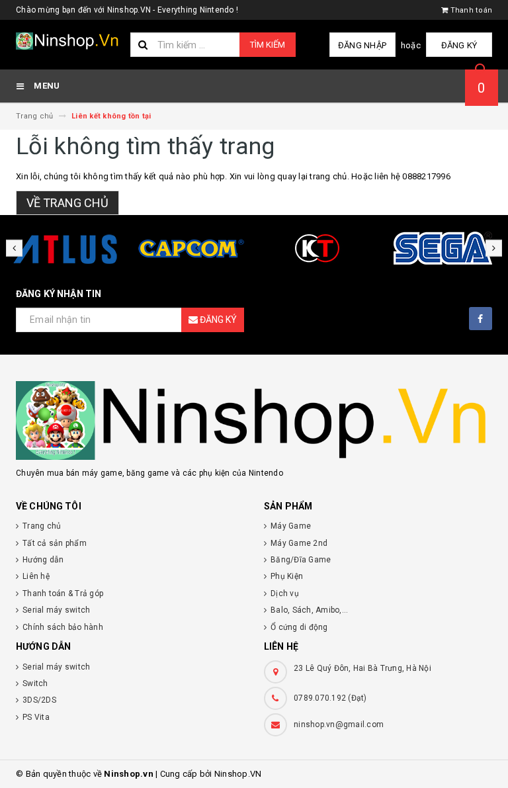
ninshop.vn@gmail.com (339, 724)
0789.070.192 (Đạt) (330, 698)
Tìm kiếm (267, 45)
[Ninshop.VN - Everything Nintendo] (254, 420)
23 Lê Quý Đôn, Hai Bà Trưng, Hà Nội (362, 668)
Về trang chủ (67, 203)
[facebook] (480, 318)
